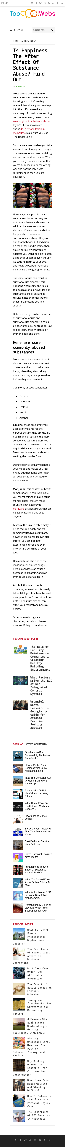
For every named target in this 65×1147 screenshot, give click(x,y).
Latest (29, 744)
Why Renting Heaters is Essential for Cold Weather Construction (30, 1067)
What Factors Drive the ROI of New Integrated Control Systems (41, 686)
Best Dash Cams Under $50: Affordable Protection (38, 973)
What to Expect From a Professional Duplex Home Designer (31, 936)
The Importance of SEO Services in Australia (38, 1115)
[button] (5, 3)
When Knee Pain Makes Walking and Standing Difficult (38, 1085)
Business (30, 41)
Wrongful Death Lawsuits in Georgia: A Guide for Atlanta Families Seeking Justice (39, 714)
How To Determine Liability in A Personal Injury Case (39, 1101)
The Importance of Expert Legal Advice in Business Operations (31, 956)
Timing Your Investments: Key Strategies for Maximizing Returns (32, 1006)
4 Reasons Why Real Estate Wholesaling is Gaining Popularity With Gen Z (31, 1026)
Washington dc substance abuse (31, 121)
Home (16, 41)
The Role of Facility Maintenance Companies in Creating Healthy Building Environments (40, 658)
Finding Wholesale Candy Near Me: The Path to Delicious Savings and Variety (31, 1047)
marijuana (18, 508)
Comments (40, 744)
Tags (16, 755)
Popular (18, 744)
